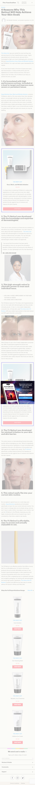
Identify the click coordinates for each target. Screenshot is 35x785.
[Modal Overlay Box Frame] (17, 392)
